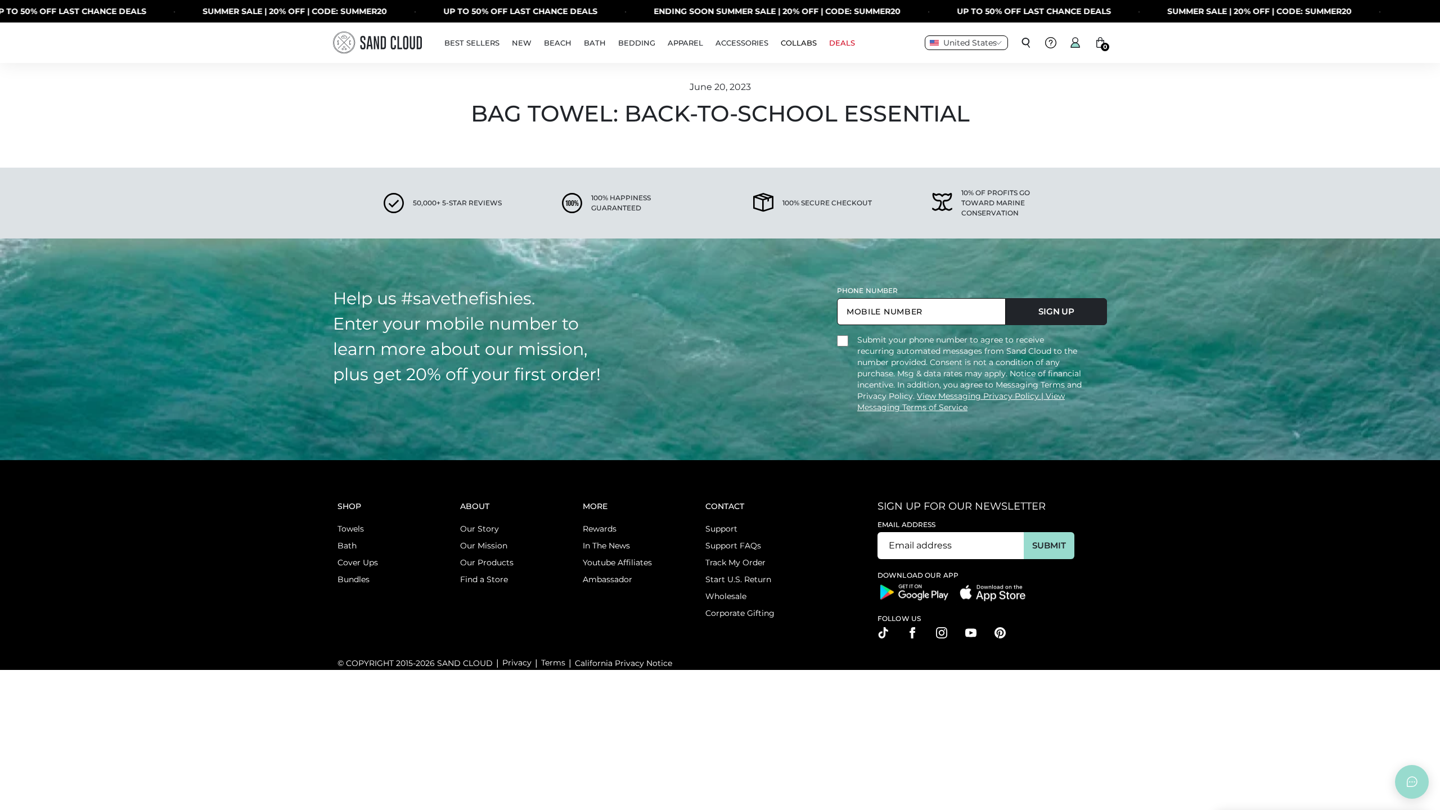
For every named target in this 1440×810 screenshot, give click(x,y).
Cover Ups (358, 562)
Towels (351, 529)
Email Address (907, 524)
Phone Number (867, 290)
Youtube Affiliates (617, 562)
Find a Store (484, 579)
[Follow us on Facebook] (912, 632)
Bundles (354, 579)
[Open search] (1026, 43)
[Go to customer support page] (1051, 43)
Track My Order (735, 562)
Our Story (479, 529)
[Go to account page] (1075, 43)
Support (721, 529)
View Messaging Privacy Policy (979, 396)
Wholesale (725, 596)
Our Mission (483, 546)
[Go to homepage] (377, 42)
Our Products (487, 562)
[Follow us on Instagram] (941, 632)
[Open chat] (1412, 782)
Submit (1048, 545)
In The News (606, 546)
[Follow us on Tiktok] (883, 632)
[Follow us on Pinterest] (1000, 632)
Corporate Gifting (740, 613)
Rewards (599, 529)
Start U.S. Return (738, 579)
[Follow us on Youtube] (970, 632)
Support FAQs (733, 546)
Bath (347, 546)
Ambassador (607, 579)
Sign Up (1056, 311)
